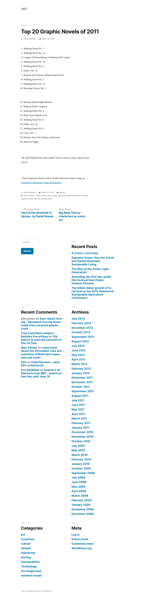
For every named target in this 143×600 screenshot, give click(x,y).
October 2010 (81, 441)
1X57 (24, 9)
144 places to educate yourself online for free (42, 340)
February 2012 (81, 368)
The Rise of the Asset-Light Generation (90, 270)
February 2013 (81, 323)
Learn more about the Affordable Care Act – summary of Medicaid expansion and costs (42, 352)
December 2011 (82, 377)
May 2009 (78, 486)
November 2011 (82, 382)
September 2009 (83, 473)
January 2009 (81, 504)
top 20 (37, 199)
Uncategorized (31, 571)
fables (85, 195)
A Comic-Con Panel (85, 253)
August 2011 (80, 395)
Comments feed (82, 543)
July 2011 (78, 400)
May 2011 (78, 409)
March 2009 (80, 495)
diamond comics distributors (69, 195)
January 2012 (81, 373)
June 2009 (79, 482)
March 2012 (79, 364)
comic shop (52, 195)
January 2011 (80, 427)
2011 (25, 195)
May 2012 (78, 355)
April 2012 (79, 359)
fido (23, 362)
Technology (29, 566)
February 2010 (81, 459)
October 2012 (81, 332)
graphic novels (27, 199)
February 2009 (82, 500)
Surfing (26, 557)
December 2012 (82, 327)
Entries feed (80, 539)
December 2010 (82, 432)
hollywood (28, 552)
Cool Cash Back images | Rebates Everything (37, 334)
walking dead (46, 199)
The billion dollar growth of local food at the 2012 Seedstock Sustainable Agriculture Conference (93, 292)
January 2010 (81, 464)
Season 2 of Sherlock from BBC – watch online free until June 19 (42, 373)
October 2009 (81, 468)
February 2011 (81, 423)
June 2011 (78, 405)
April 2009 (79, 491)
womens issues (31, 575)
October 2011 (81, 386)
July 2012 (78, 345)
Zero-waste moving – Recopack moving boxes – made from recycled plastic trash (42, 323)
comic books (41, 195)
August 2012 (80, 341)
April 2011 (78, 414)
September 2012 (83, 336)
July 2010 (78, 445)
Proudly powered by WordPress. (39, 591)
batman (31, 195)
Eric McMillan (30, 370)
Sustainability (30, 562)
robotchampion (30, 39)
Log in (76, 534)
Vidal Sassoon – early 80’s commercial (40, 363)
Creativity (28, 539)
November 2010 (82, 436)
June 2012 (79, 350)
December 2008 (83, 509)
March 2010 (80, 454)
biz (23, 534)
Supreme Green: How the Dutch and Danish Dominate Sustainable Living (93, 261)
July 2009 (78, 477)
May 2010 (78, 450)
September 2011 (83, 391)
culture (26, 543)
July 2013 (78, 318)
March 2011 (79, 418)
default (62, 192)
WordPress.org (82, 548)
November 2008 (83, 514)
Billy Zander (29, 347)
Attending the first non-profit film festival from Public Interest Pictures (91, 280)
